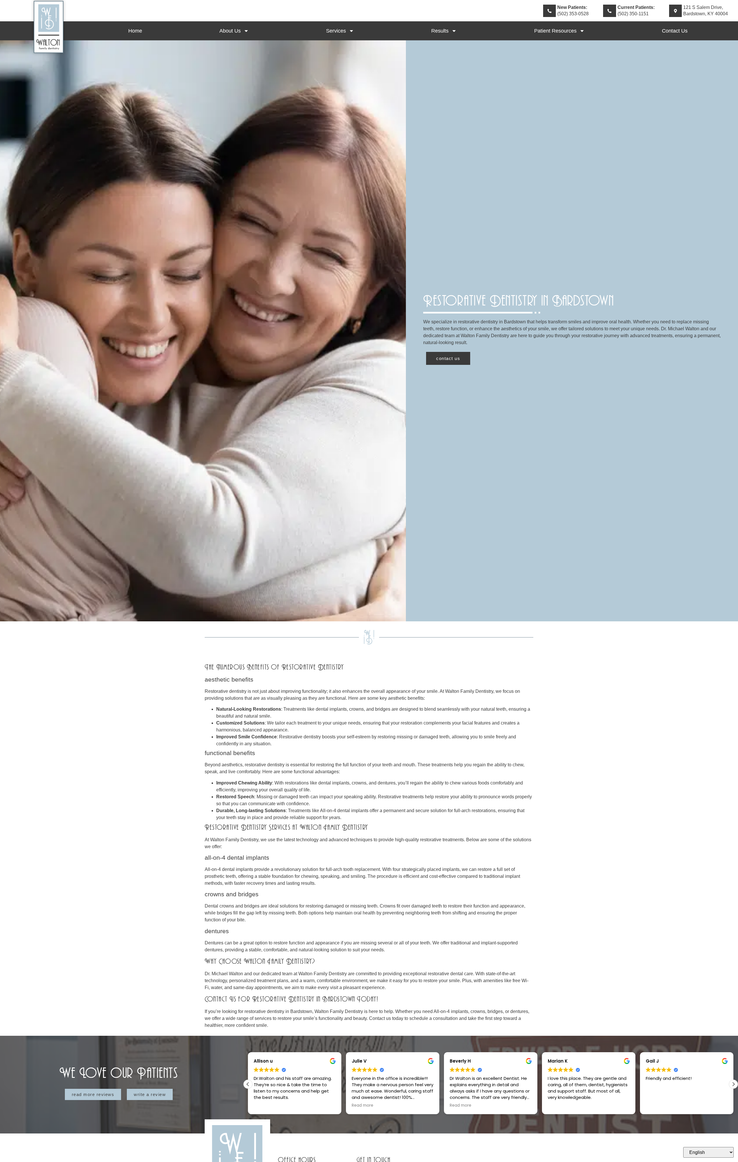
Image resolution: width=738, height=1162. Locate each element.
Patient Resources (555, 31)
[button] (733, 1084)
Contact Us (675, 31)
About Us (230, 31)
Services (336, 31)
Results (440, 31)
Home (135, 31)
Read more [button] (264, 1105)
